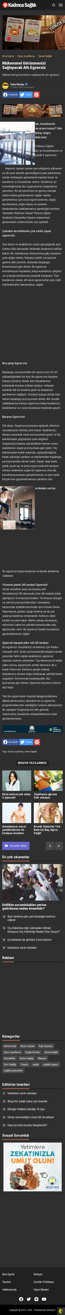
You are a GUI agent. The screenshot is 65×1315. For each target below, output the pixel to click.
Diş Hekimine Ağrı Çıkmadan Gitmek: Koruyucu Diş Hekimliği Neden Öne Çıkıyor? (33, 929)
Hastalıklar (9, 1058)
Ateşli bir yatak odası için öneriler (27, 1101)
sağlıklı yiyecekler (13, 1070)
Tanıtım (6, 1282)
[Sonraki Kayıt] (59, 846)
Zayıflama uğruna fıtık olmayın (45, 796)
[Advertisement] (32, 324)
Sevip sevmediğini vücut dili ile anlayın (30, 1117)
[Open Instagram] (36, 1299)
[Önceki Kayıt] (50, 846)
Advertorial (10, 1046)
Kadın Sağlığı (27, 1058)
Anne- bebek (27, 1046)
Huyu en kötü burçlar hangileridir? (27, 1125)
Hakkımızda (9, 1289)
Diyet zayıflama (16, 751)
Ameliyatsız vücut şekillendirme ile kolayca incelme (14, 830)
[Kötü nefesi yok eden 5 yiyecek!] (16, 780)
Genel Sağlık (31, 751)
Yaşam (24, 1064)
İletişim (38, 1274)
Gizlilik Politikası (44, 1282)
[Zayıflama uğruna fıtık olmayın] (48, 780)
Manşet (42, 1058)
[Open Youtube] (44, 1299)
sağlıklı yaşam (50, 1064)
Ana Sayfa (8, 1274)
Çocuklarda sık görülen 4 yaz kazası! (29, 939)
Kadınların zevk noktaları (22, 947)
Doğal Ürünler (32, 1052)
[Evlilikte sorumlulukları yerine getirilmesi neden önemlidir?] (32, 882)
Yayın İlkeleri (41, 1289)
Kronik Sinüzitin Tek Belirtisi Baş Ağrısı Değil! (47, 830)
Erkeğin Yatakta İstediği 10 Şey (26, 1109)
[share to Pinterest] (36, 95)
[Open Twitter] (29, 1299)
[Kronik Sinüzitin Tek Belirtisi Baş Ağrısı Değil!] (48, 813)
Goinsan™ (51, 1310)
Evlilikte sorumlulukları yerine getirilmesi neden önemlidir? (24, 906)
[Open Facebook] (21, 1299)
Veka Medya (17, 84)
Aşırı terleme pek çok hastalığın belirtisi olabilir (31, 918)
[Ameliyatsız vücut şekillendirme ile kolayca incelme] (16, 813)
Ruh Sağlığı (10, 1064)
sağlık (36, 1064)
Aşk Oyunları (46, 1046)
